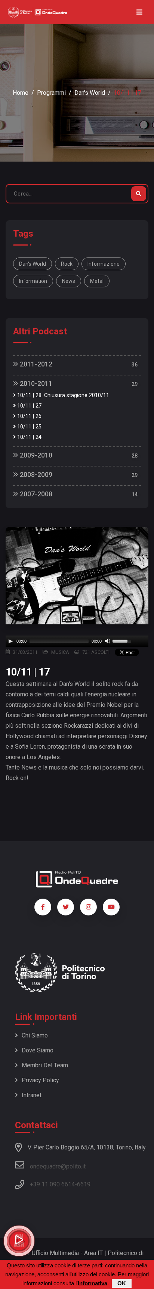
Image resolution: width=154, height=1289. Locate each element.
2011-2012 (35, 364)
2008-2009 (35, 474)
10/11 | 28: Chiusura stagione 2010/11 (62, 395)
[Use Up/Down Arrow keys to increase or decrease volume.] (123, 640)
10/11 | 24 (28, 437)
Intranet (31, 1095)
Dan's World (89, 92)
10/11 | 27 (28, 406)
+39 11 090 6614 (52, 1184)
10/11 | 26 (28, 416)
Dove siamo (37, 1050)
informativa (92, 1283)
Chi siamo (35, 1035)
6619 (83, 1184)
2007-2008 (35, 494)
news (68, 281)
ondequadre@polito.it (58, 1166)
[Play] (10, 641)
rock (67, 264)
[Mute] (108, 641)
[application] (77, 641)
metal (97, 281)
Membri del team (45, 1065)
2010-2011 (35, 383)
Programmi (51, 92)
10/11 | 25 (28, 427)
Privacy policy (40, 1080)
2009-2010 (35, 455)
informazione (103, 264)
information (33, 281)
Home (20, 92)
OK (121, 1283)
